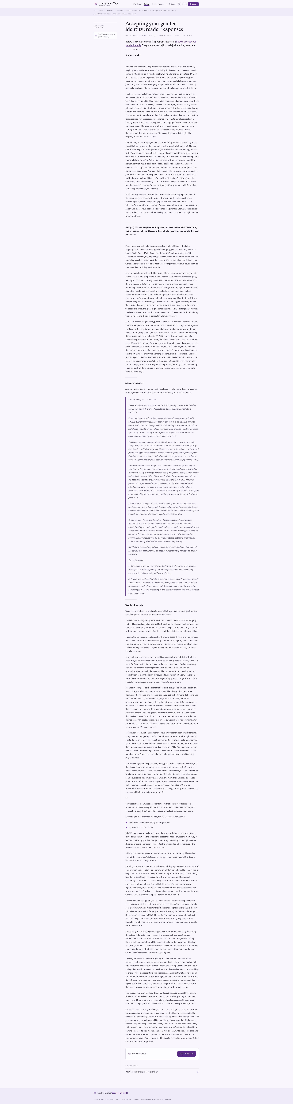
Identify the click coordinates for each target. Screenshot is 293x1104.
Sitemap (136, 1099)
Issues (161, 4)
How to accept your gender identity (159, 10)
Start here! (137, 4)
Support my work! (187, 1054)
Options (146, 4)
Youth (154, 4)
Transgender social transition (128, 10)
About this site (126, 1099)
